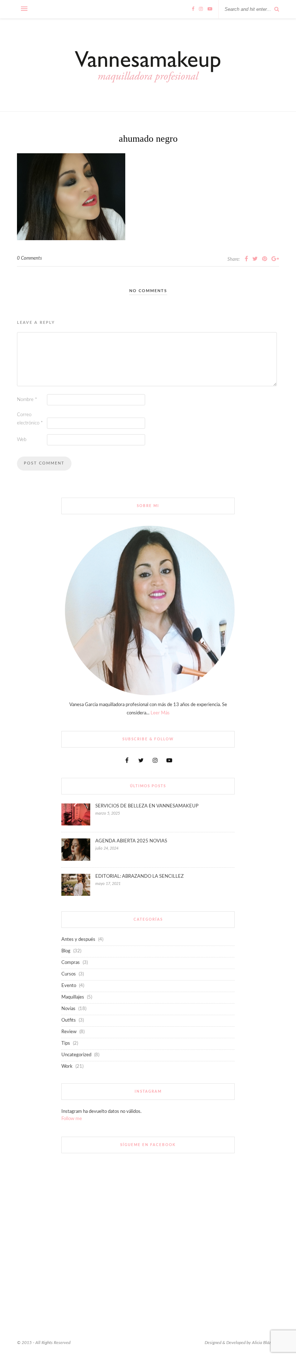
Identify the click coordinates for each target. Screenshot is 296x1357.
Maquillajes (72, 997)
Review (69, 1032)
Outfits (68, 1020)
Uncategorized (76, 1055)
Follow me (71, 1118)
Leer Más (160, 713)
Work (67, 1066)
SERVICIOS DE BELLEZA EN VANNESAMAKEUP (147, 806)
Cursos (68, 974)
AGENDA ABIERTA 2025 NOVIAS (131, 841)
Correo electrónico (30, 419)
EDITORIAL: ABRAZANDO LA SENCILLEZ (139, 876)
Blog (65, 951)
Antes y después (78, 939)
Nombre (27, 399)
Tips (65, 1043)
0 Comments (29, 258)
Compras (70, 962)
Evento (68, 985)
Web (21, 439)
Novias (68, 1008)
